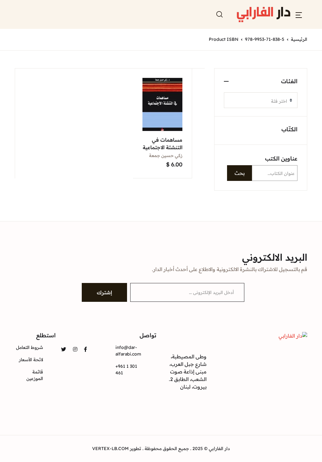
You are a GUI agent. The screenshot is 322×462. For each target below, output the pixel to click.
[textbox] (258, 101)
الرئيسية (299, 39)
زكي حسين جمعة (165, 155)
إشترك (104, 292)
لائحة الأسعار (31, 359)
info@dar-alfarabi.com (128, 351)
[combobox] (260, 100)
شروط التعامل (29, 347)
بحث (240, 173)
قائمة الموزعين (34, 375)
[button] (299, 14)
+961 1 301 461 (126, 369)
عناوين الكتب (281, 158)
